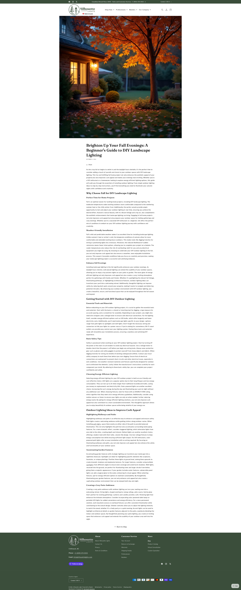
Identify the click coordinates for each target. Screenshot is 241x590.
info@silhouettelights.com (82, 557)
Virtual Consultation (154, 547)
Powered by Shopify (87, 587)
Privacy (97, 547)
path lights (97, 424)
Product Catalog (153, 544)
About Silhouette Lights (102, 541)
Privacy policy (107, 587)
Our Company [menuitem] (144, 10)
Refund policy (98, 587)
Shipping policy (128, 587)
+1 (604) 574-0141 (81, 553)
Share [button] (90, 164)
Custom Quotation (154, 550)
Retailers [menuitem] (132, 10)
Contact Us (98, 544)
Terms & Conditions (101, 550)
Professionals (125, 554)
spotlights (89, 465)
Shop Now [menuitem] (108, 10)
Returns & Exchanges (128, 544)
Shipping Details (126, 550)
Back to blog (122, 527)
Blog (149, 541)
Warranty (124, 547)
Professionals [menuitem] (121, 10)
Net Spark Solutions (89, 589)
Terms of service (117, 587)
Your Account (125, 541)
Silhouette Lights (77, 587)
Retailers (124, 557)
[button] (162, 10)
